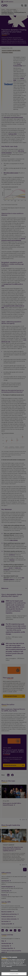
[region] (14, 964)
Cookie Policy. (9, 966)
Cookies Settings (14, 970)
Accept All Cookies (14, 973)
